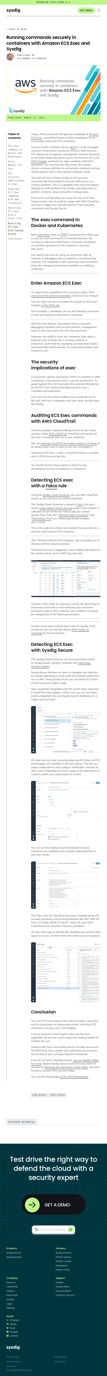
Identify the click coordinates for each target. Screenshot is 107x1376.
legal (9, 1303)
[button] (99, 10)
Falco (51, 486)
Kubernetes (43, 234)
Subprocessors (60, 1357)
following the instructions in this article (66, 1067)
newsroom (12, 1295)
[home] (13, 10)
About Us (11, 1282)
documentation (63, 1290)
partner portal (63, 1269)
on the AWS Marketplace (74, 1076)
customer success (65, 1295)
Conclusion (15, 238)
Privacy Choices (13, 1361)
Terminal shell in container (73, 515)
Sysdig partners (64, 1252)
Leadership (12, 1286)
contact (10, 1299)
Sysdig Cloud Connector (56, 494)
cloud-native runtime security (55, 508)
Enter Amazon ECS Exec (15, 165)
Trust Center (59, 1361)
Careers (10, 1290)
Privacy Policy (12, 1357)
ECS (73, 147)
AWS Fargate (39, 161)
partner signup (63, 1257)
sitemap (10, 1307)
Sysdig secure (13, 1252)
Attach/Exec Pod (41, 518)
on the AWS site (50, 305)
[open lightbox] (66, 578)
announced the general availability (50, 295)
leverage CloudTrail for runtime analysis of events (69, 443)
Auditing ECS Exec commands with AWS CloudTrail (15, 195)
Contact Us (11, 1366)
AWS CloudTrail (58, 433)
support (60, 1282)
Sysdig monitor (14, 1257)
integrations (62, 1265)
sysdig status (63, 1286)
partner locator (63, 1261)
